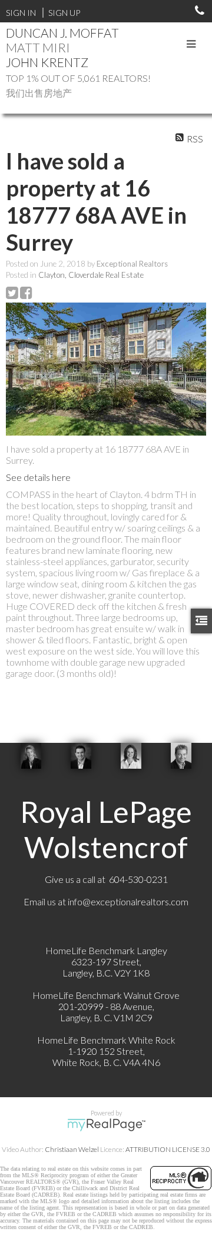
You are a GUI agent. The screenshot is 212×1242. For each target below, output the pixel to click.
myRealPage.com (106, 1125)
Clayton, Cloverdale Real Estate (91, 275)
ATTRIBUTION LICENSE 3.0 (167, 1149)
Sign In (21, 13)
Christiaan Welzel (72, 1149)
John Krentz (47, 62)
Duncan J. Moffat (62, 32)
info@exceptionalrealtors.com (128, 901)
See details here (38, 477)
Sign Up (64, 13)
